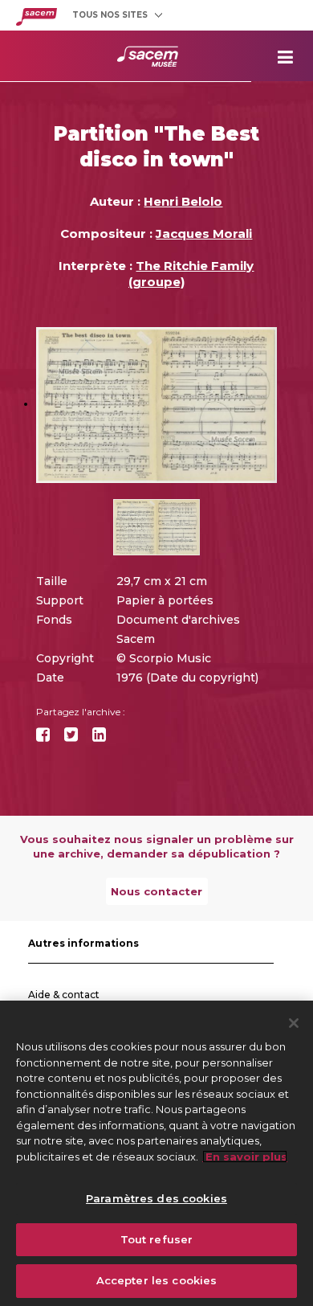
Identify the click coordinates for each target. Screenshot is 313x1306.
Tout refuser (156, 1239)
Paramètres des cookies (156, 1198)
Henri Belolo (183, 201)
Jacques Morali (204, 233)
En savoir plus (244, 1156)
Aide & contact (64, 995)
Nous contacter (156, 891)
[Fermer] (293, 1023)
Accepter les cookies (156, 1280)
